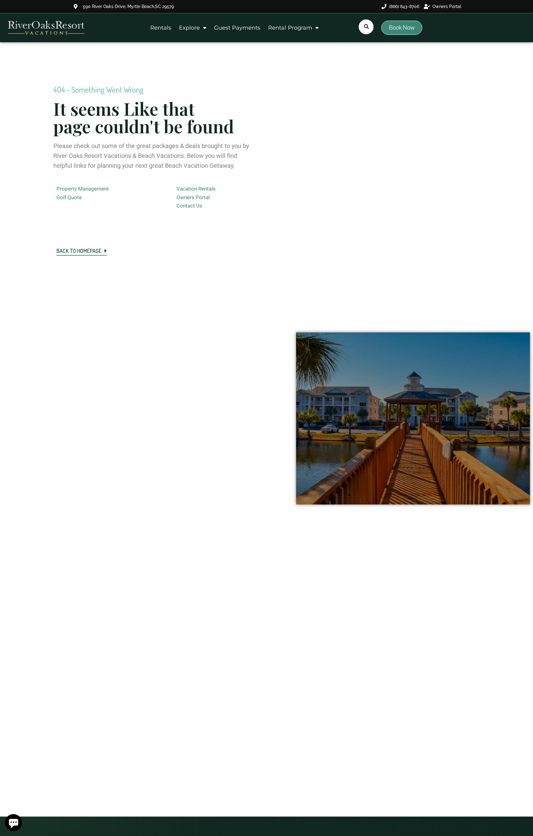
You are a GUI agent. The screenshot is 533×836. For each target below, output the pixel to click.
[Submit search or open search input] (366, 26)
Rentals (160, 27)
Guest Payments (237, 27)
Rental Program (290, 27)
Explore (189, 27)
